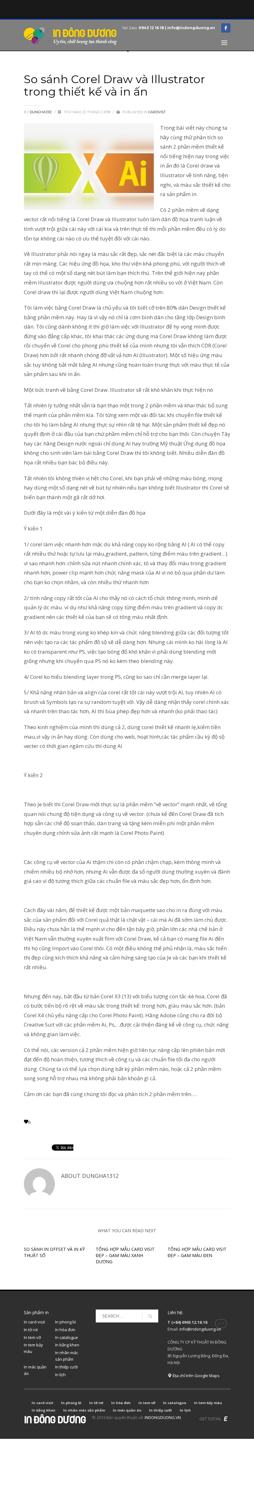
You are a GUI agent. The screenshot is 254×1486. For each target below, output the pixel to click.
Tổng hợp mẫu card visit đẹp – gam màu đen (197, 1252)
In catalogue (66, 1337)
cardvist (157, 112)
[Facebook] (225, 28)
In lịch (60, 1374)
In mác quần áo (35, 1370)
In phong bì (65, 1322)
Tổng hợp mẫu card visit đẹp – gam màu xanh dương (125, 1255)
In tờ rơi (31, 1329)
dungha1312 (41, 112)
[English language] (225, 1418)
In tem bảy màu (33, 1348)
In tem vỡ (32, 1337)
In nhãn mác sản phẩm (66, 1356)
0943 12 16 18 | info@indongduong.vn (176, 27)
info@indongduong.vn (200, 1329)
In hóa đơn (65, 1329)
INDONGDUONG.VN (163, 1417)
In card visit (34, 1322)
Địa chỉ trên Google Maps (196, 1375)
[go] (150, 1316)
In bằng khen (67, 1345)
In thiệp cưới (66, 1367)
